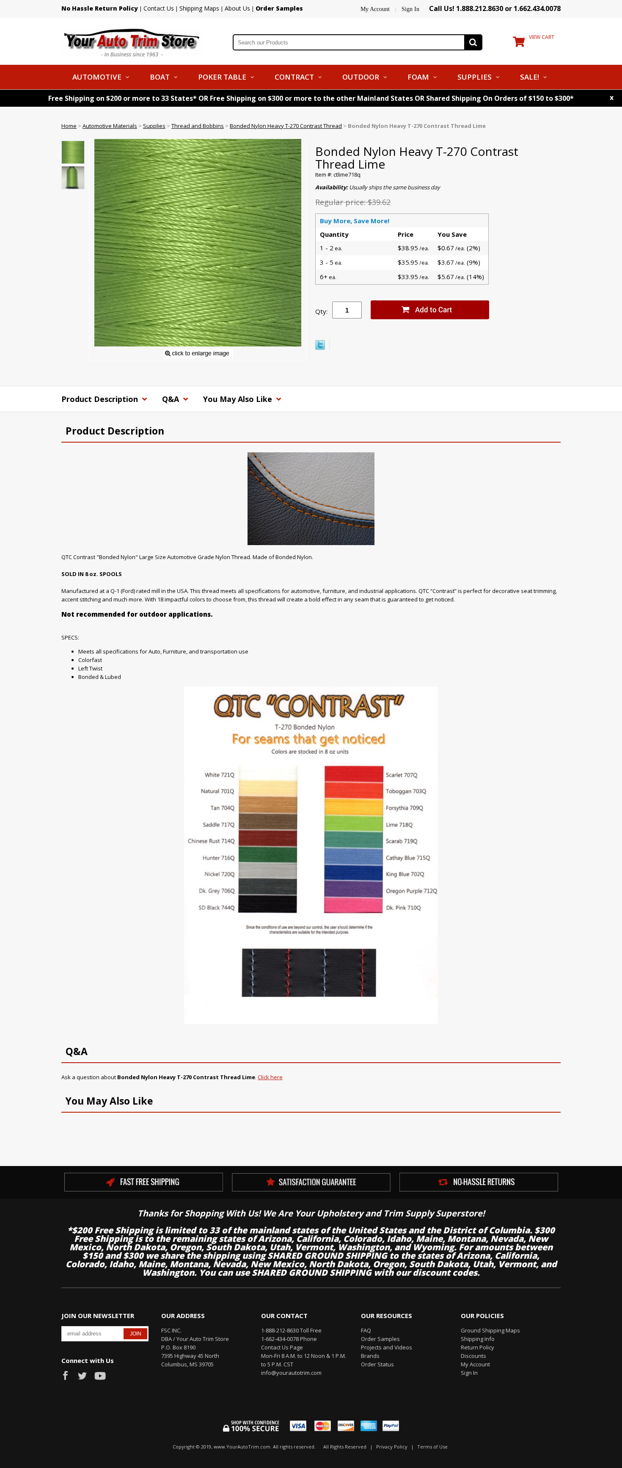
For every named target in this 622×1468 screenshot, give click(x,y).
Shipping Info (478, 1339)
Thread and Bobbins (197, 126)
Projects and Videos (386, 1347)
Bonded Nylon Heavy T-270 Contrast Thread (286, 126)
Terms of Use (432, 1446)
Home (69, 126)
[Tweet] (320, 348)
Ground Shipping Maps (490, 1330)
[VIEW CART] (519, 43)
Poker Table (222, 77)
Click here (270, 1077)
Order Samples (380, 1339)
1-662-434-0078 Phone (289, 1339)
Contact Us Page (282, 1347)
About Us (237, 8)
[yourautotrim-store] (132, 41)
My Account (375, 9)
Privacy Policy (391, 1446)
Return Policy (477, 1347)
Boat (160, 77)
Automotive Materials (110, 126)
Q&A (171, 399)
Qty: (321, 311)
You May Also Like (238, 399)
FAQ (366, 1330)
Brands (370, 1356)
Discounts (473, 1356)
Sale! (529, 77)
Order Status (377, 1364)
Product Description (100, 399)
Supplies (474, 77)
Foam (418, 77)
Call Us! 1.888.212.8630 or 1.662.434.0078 (495, 8)
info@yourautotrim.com (291, 1373)
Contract (294, 77)
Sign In (410, 9)
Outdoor (360, 77)
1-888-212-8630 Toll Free (291, 1330)
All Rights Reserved (344, 1446)
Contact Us (158, 8)
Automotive (96, 77)
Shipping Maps (199, 8)
